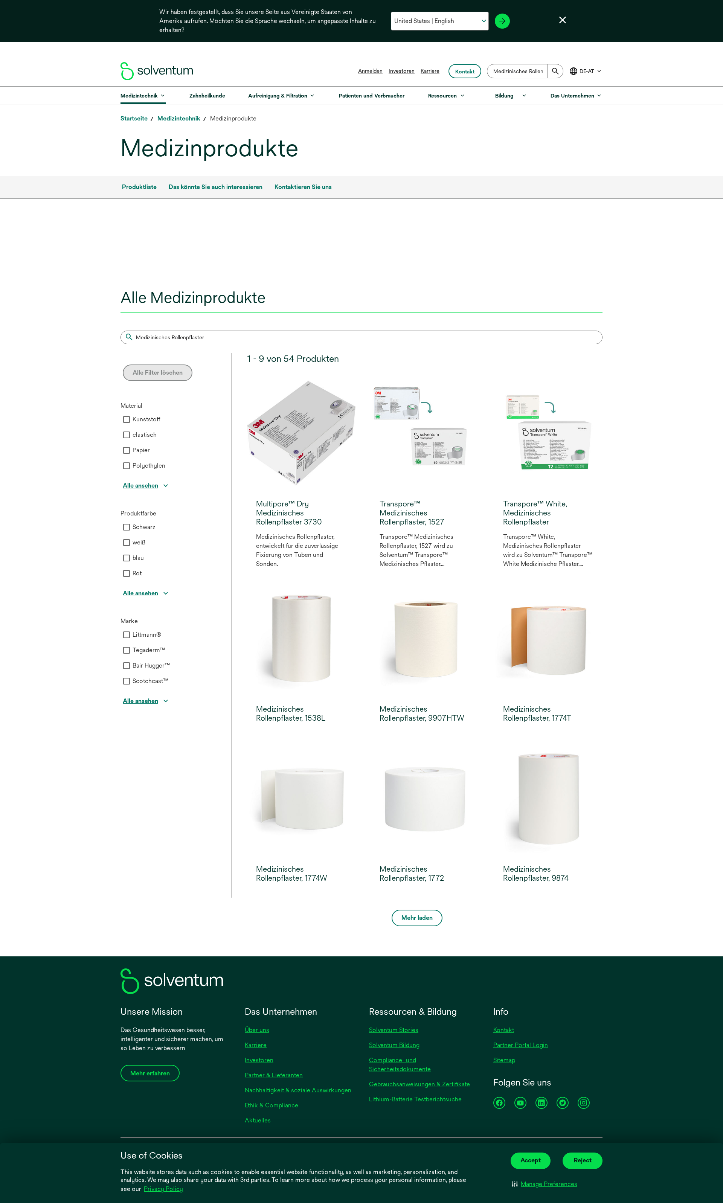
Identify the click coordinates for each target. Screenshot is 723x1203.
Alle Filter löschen (158, 372)
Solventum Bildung (394, 1045)
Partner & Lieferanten (274, 1075)
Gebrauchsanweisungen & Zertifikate (419, 1084)
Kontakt (503, 1030)
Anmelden (370, 71)
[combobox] (525, 71)
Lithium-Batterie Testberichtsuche (415, 1099)
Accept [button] (530, 1160)
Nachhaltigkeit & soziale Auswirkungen (298, 1090)
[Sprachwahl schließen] (562, 20)
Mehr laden (417, 917)
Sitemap (504, 1060)
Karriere (430, 71)
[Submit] (555, 71)
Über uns (257, 1030)
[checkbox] (126, 419)
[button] (545, 1184)
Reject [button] (583, 1160)
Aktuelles (258, 1120)
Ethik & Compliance (271, 1105)
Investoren (402, 71)
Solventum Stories (393, 1030)
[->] (502, 21)
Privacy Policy (164, 1189)
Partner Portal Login (520, 1045)
